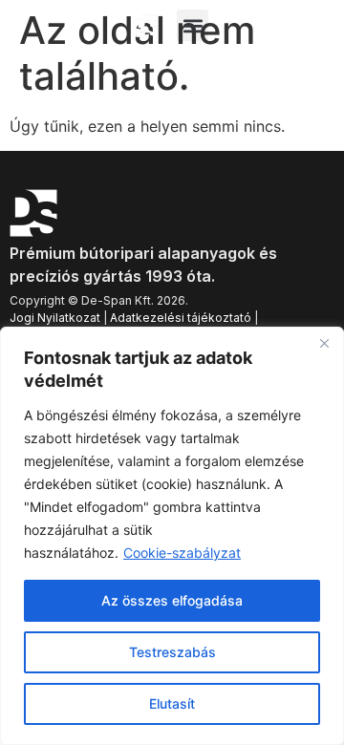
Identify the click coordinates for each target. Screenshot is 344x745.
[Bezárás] (323, 342)
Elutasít (172, 703)
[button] (192, 25)
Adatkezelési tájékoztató (180, 317)
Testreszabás (172, 652)
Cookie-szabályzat (182, 552)
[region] (172, 536)
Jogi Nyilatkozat (55, 317)
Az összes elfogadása (172, 600)
